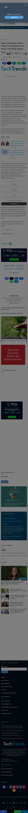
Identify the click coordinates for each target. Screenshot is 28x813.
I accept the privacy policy (14, 14)
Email (6, 7)
